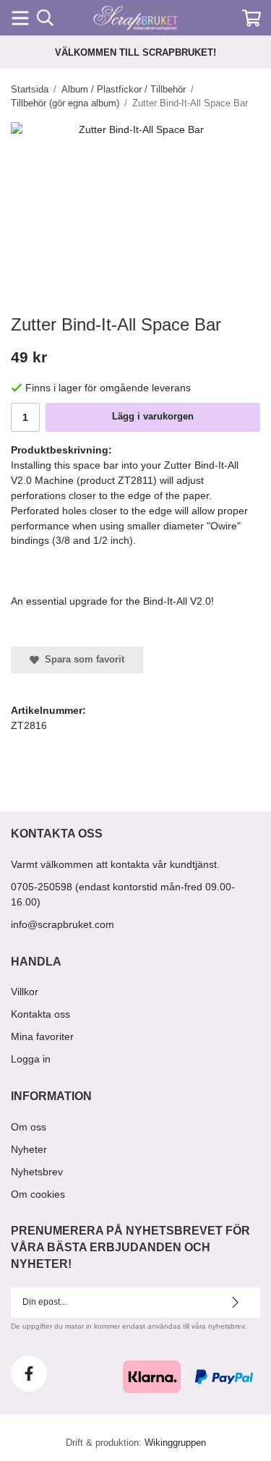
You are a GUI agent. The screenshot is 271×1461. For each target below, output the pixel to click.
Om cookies (38, 1194)
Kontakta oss (40, 1014)
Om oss (28, 1127)
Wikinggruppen (175, 1442)
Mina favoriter (42, 1036)
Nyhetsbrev (37, 1171)
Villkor (24, 991)
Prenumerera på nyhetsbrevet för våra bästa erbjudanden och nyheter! (130, 1247)
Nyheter (29, 1149)
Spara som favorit (81, 659)
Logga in (31, 1059)
